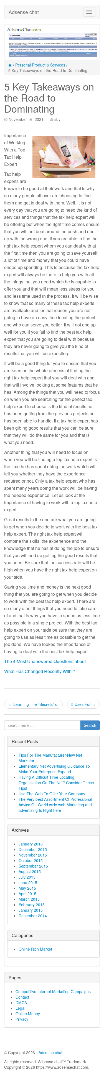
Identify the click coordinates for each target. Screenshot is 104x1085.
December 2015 (33, 849)
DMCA (21, 1002)
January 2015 (31, 910)
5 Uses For (83, 704)
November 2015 (33, 855)
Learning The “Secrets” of (33, 704)
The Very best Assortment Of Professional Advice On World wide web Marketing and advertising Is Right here (55, 804)
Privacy (22, 1019)
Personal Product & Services (40, 65)
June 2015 (28, 882)
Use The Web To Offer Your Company (52, 793)
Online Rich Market (35, 949)
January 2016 (31, 844)
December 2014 (33, 915)
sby (57, 119)
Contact (22, 997)
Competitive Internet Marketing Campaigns (53, 991)
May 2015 (27, 888)
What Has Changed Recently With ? (39, 671)
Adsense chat (24, 11)
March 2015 (29, 899)
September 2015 (33, 866)
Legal (20, 1008)
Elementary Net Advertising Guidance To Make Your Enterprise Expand (54, 768)
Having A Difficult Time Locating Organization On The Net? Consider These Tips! (56, 782)
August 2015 (30, 871)
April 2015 (27, 893)
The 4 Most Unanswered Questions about (45, 661)
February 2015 (32, 904)
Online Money (28, 1013)
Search (90, 725)
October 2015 (31, 860)
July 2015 (27, 877)
